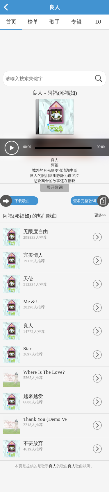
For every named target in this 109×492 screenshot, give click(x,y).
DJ (98, 22)
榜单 (33, 22)
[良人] (54, 13)
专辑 (76, 22)
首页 (11, 22)
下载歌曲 (22, 201)
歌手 (54, 22)
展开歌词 (55, 187)
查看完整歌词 (84, 201)
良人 (52, 466)
